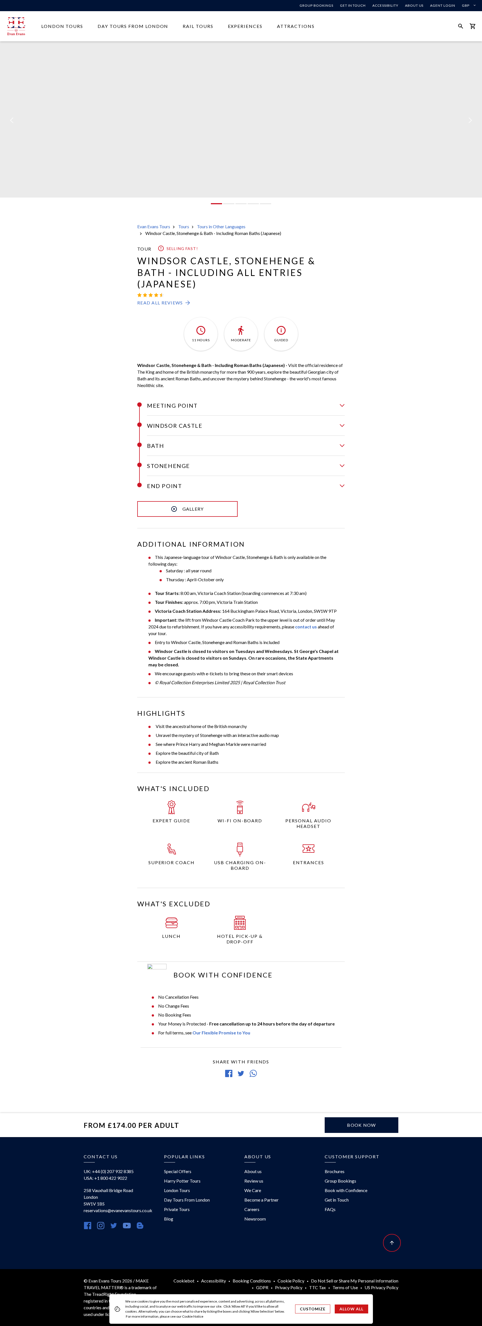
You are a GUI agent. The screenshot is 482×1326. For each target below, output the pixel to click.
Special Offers (177, 1171)
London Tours (62, 26)
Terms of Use (345, 1287)
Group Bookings (316, 5)
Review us (253, 1180)
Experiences (245, 26)
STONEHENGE (168, 465)
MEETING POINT (172, 405)
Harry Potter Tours (182, 1180)
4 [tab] (253, 203)
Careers (251, 1209)
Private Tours (177, 1209)
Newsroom (255, 1218)
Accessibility (385, 5)
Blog (168, 1218)
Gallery (193, 508)
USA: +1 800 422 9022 (105, 1178)
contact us (306, 626)
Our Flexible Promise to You (221, 1032)
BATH (155, 445)
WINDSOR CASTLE (174, 425)
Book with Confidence (346, 1190)
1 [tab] (216, 203)
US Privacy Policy (381, 1287)
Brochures (334, 1171)
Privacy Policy (288, 1287)
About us (414, 5)
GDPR (262, 1287)
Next (470, 120)
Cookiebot (183, 1280)
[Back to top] (392, 1243)
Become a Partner (261, 1199)
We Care (252, 1190)
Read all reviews (160, 302)
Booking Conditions (252, 1280)
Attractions (296, 26)
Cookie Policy (291, 1280)
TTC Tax (317, 1287)
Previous (12, 120)
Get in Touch (353, 5)
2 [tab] (228, 203)
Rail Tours (198, 26)
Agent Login (442, 5)
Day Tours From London (133, 26)
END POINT (164, 485)
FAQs (330, 1209)
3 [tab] (241, 203)
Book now (361, 1125)
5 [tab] (265, 203)
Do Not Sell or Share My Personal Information (354, 1280)
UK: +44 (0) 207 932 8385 (109, 1171)
